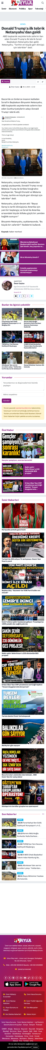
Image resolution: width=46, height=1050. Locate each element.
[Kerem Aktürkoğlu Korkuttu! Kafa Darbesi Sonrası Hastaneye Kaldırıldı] (34, 314)
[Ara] (43, 3)
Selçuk (15, 1041)
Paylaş (6, 81)
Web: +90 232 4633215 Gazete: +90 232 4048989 (24, 965)
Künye (25, 1025)
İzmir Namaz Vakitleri (9, 1002)
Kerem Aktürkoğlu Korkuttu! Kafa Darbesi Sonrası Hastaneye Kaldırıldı (32, 324)
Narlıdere (23, 1038)
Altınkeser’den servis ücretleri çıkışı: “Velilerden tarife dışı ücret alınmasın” (12, 367)
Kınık (31, 1036)
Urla (31, 1041)
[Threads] (32, 978)
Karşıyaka (9, 1036)
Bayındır (24, 1029)
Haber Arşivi (31, 1014)
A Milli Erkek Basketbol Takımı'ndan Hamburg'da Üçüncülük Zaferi (33, 346)
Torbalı (26, 1041)
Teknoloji (39, 9)
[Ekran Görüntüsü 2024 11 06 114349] (23, 147)
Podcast (39, 1025)
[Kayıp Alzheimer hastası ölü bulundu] (34, 357)
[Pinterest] (13, 978)
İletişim (32, 1025)
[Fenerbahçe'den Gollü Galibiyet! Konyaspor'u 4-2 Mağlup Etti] (12, 314)
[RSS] (40, 978)
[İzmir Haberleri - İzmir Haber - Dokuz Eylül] (22, 3)
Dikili (35, 1031)
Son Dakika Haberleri (13, 1014)
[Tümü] (43, 814)
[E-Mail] (15, 296)
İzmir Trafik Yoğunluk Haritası (33, 1002)
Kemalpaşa (19, 1036)
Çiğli (30, 1031)
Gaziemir (7, 1034)
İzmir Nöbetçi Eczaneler (9, 995)
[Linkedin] (31, 296)
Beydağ (6, 1031)
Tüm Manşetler (32, 1008)
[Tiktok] (29, 978)
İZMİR (4, 1029)
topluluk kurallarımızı (23, 408)
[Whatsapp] (36, 978)
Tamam (35, 1047)
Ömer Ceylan (15, 87)
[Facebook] (19, 296)
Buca (20, 1031)
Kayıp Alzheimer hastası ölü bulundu (34, 366)
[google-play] (32, 984)
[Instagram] (27, 296)
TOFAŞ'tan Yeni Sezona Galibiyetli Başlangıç (10, 345)
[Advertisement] (23, 908)
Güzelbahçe (16, 1034)
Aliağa (10, 1029)
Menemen (14, 1038)
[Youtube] (25, 978)
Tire (20, 1041)
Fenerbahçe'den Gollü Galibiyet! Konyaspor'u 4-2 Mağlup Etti (11, 323)
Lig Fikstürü (39, 1022)
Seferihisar (39, 1038)
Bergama (39, 1029)
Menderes (6, 1038)
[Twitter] (23, 296)
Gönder (6, 401)
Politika (22, 9)
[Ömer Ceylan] (7, 285)
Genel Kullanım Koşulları (13, 1025)
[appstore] (13, 984)
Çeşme (25, 1031)
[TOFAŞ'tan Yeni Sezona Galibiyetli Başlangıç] (12, 337)
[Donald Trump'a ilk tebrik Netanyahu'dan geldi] (23, 65)
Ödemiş (30, 1038)
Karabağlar (26, 1034)
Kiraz (26, 1036)
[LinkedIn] (21, 978)
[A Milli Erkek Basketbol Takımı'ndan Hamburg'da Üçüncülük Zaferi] (34, 337)
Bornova (13, 1031)
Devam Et (17, 292)
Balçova (17, 1029)
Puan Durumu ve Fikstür (10, 1009)
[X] (9, 978)
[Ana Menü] (2, 3)
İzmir (4, 9)
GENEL (23, 24)
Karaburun (36, 1034)
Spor (30, 9)
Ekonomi (13, 9)
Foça (40, 1031)
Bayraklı (32, 1029)
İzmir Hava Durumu (34, 994)
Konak (37, 1036)
